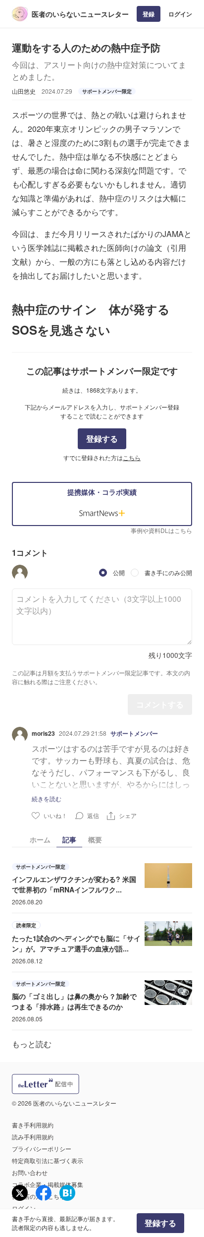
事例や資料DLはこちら (161, 530)
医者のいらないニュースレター (80, 14)
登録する (102, 438)
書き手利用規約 (32, 1124)
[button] (20, 573)
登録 (148, 13)
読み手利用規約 (32, 1136)
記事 (69, 839)
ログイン (180, 14)
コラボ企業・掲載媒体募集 (47, 1184)
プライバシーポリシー (41, 1148)
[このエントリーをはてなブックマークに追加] (67, 1193)
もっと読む (31, 1044)
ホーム (40, 839)
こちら (132, 457)
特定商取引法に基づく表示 (47, 1160)
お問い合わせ (30, 1172)
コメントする (160, 704)
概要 (95, 839)
